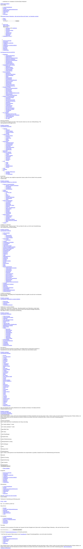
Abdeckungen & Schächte (11, 267)
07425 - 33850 (4, 501)
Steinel (4, 390)
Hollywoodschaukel (7, 249)
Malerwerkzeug (6, 214)
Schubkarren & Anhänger (8, 284)
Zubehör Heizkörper (10, 63)
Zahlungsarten (9, 32)
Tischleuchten (8, 148)
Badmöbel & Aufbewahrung (9, 64)
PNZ (4, 382)
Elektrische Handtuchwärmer (12, 57)
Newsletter (5, 520)
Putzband (8, 211)
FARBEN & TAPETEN (8, 475)
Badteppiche (8, 73)
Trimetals (5, 396)
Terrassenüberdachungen (8, 287)
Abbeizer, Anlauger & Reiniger (12, 185)
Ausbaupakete (9, 269)
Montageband (8, 208)
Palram (4, 378)
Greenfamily (5, 244)
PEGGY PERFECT (7, 381)
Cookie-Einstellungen (7, 7)
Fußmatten (5, 318)
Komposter (5, 252)
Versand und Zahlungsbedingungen (10, 9)
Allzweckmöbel (6, 232)
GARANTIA (6, 363)
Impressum (5, 14)
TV (4, 170)
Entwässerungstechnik (10, 99)
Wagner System (6, 398)
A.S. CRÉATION (7, 356)
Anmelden (8, 28)
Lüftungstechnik (9, 105)
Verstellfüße (5, 343)
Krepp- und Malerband (10, 207)
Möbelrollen (8, 337)
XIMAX (5, 402)
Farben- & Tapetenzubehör (8, 184)
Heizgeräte (5, 150)
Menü (4, 18)
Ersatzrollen (8, 333)
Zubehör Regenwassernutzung (12, 281)
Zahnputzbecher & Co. (10, 85)
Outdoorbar (5, 257)
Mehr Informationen (68, 546)
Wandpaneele (6, 344)
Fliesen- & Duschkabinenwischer (12, 92)
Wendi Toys (5, 399)
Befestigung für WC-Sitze (11, 113)
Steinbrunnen (8, 280)
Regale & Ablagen (9, 68)
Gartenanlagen (9, 270)
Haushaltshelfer (6, 320)
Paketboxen (5, 258)
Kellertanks (8, 272)
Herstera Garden (6, 366)
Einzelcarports (9, 235)
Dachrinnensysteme (10, 97)
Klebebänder (8, 204)
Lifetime (5, 370)
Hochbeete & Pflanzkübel (8, 248)
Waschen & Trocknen (7, 345)
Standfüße (8, 172)
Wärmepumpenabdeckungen (9, 290)
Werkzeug (5, 303)
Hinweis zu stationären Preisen (9, 519)
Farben (4, 190)
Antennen (5, 128)
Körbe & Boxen (9, 70)
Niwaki (4, 377)
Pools (4, 264)
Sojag (4, 388)
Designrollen (8, 331)
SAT (4, 161)
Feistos (4, 362)
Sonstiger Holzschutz (10, 197)
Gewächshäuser (6, 243)
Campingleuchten (9, 143)
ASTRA (5, 357)
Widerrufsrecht (6, 10)
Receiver (7, 164)
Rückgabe (5, 510)
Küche (4, 322)
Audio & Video (6, 134)
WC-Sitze (8, 118)
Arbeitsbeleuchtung (10, 142)
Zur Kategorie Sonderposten (6, 413)
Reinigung (8, 195)
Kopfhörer (8, 136)
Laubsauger (8, 239)
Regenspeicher (9, 277)
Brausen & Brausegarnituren (11, 88)
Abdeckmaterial (9, 215)
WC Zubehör (6, 112)
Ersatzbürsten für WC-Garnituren (12, 115)
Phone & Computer (7, 151)
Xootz (4, 403)
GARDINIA (5, 364)
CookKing (5, 359)
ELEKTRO (5, 473)
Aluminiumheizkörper (10, 55)
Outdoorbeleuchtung (10, 147)
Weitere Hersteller (6, 405)
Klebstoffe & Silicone (10, 219)
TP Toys (5, 395)
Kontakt (4, 8)
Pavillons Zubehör (7, 260)
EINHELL (5, 360)
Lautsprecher (8, 138)
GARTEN (5, 476)
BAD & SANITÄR (7, 472)
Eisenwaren (5, 301)
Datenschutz (5, 11)
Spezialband (8, 212)
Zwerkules (5, 404)
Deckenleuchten (9, 145)
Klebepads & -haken (10, 205)
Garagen (5, 241)
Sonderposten (6, 482)
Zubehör (7, 111)
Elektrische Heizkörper (10, 59)
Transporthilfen (6, 288)
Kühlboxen (5, 253)
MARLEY (5, 373)
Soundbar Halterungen (10, 171)
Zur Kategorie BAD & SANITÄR (8, 52)
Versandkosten (23, 534)
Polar (4, 383)
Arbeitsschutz (8, 216)
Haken (7, 76)
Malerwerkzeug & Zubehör (11, 220)
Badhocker (8, 66)
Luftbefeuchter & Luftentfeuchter (10, 324)
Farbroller (8, 218)
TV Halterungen (9, 174)
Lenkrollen (8, 336)
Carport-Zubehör (9, 237)
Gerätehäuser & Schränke (8, 242)
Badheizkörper (9, 56)
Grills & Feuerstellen (7, 245)
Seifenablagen (8, 82)
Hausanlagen (8, 271)
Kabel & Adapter (9, 131)
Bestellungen (8, 33)
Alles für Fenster (6, 316)
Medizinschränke (9, 67)
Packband (8, 209)
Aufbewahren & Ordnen (8, 317)
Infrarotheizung (9, 61)
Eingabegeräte (9, 153)
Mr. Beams (5, 375)
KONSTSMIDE (6, 369)
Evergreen (5, 361)
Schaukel (5, 283)
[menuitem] (42, 7)
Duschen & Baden (7, 87)
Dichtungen (8, 98)
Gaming (7, 154)
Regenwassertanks (9, 276)
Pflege (7, 194)
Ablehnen (3, 547)
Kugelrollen (8, 334)
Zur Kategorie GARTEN (6, 230)
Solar (4, 168)
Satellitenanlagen (9, 165)
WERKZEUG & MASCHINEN (10, 477)
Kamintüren (8, 104)
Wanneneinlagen (9, 94)
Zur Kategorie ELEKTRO (6, 126)
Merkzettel (8, 35)
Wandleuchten (9, 149)
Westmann (5, 400)
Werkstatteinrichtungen (8, 304)
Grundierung (8, 187)
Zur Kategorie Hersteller (6, 353)
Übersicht (8, 29)
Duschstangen (8, 90)
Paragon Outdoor (6, 380)
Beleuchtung (5, 141)
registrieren (14, 28)
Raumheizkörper (9, 62)
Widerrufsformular (7, 512)
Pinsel (7, 221)
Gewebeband (8, 201)
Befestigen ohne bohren (10, 74)
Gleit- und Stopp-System (8, 319)
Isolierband (8, 202)
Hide (4, 367)
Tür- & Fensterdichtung (8, 340)
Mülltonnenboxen (6, 256)
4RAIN (4, 355)
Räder (4, 265)
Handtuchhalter (9, 77)
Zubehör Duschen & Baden (11, 95)
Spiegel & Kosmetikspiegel (11, 80)
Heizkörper (5, 54)
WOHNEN (5, 478)
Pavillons (5, 259)
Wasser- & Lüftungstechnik (8, 96)
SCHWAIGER (6, 385)
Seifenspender (8, 83)
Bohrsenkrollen (9, 330)
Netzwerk (8, 157)
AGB (4, 13)
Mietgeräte (5, 480)
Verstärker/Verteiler (10, 132)
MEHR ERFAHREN (5, 3)
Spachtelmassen (9, 188)
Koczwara (5, 368)
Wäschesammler (9, 69)
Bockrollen (8, 329)
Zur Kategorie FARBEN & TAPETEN (9, 182)
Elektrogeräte (6, 238)
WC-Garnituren (9, 117)
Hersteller (5, 479)
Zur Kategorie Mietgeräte (6, 412)
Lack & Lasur (8, 192)
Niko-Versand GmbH (7, 376)
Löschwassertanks (9, 273)
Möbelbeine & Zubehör (8, 325)
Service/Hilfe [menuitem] (9, 9)
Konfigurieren (8, 547)
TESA (4, 393)
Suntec (4, 392)
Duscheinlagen (9, 89)
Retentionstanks (9, 279)
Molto (4, 374)
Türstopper (5, 341)
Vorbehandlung (9, 198)
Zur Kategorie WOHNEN (6, 314)
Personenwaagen (9, 81)
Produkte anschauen (5, 125)
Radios (7, 139)
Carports (5, 234)
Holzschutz (5, 191)
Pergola (4, 262)
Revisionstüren (9, 106)
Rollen (4, 327)
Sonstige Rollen (9, 338)
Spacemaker (5, 389)
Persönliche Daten (9, 30)
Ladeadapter (8, 156)
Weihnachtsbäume (7, 291)
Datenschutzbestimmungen (11, 532)
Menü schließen (6, 25)
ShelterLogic (5, 387)
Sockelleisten (8, 110)
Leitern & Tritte (6, 323)
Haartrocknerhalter (9, 75)
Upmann (5, 397)
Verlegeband (8, 213)
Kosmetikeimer (9, 78)
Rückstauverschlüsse (10, 109)
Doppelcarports (9, 236)
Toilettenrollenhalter (10, 116)
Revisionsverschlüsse (10, 108)
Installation (8, 102)
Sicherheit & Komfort (10, 84)
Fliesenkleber (8, 186)
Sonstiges (5, 169)
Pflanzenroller (6, 263)
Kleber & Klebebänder (7, 200)
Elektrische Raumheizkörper (11, 60)
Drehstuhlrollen (9, 332)
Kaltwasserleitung (9, 103)
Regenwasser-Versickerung (11, 278)
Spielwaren (5, 286)
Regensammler (9, 274)
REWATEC (5, 384)
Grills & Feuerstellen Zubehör (9, 246)
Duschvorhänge (9, 91)
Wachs (7, 199)
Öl (6, 193)
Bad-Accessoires (6, 71)
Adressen (8, 31)
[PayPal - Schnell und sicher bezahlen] (9, 495)
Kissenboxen (5, 251)
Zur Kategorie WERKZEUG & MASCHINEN (10, 299)
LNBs (7, 163)
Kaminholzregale (6, 250)
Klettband (8, 206)
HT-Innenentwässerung (10, 101)
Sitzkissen (5, 285)
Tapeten (4, 222)
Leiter (4, 255)
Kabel (7, 162)
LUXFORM (5, 371)
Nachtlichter (8, 146)
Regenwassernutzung (7, 266)
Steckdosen (8, 158)
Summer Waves (6, 391)
